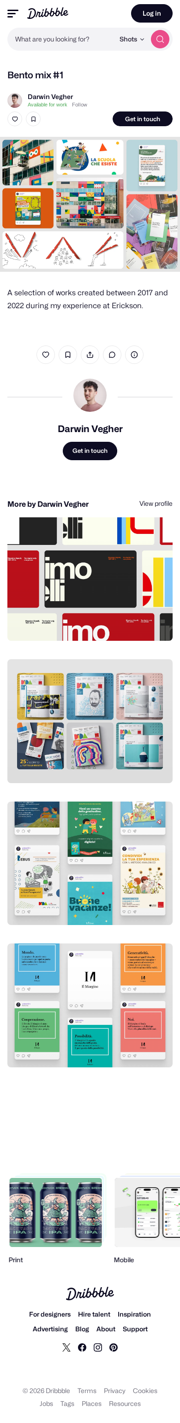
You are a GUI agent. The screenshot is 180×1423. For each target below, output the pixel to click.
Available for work (47, 104)
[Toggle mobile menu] (13, 13)
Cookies (145, 1390)
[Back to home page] (47, 13)
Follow (79, 104)
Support (135, 1329)
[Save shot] (33, 118)
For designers (50, 1314)
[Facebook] (82, 1347)
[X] (66, 1347)
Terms (87, 1390)
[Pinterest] (113, 1347)
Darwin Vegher (50, 96)
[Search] (160, 39)
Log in (152, 13)
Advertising (50, 1329)
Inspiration (134, 1314)
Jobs (46, 1403)
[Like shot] (14, 118)
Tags (67, 1403)
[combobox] (61, 39)
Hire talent (94, 1314)
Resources (125, 1403)
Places (92, 1403)
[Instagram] (98, 1347)
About (105, 1329)
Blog (82, 1329)
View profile (156, 503)
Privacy (115, 1390)
